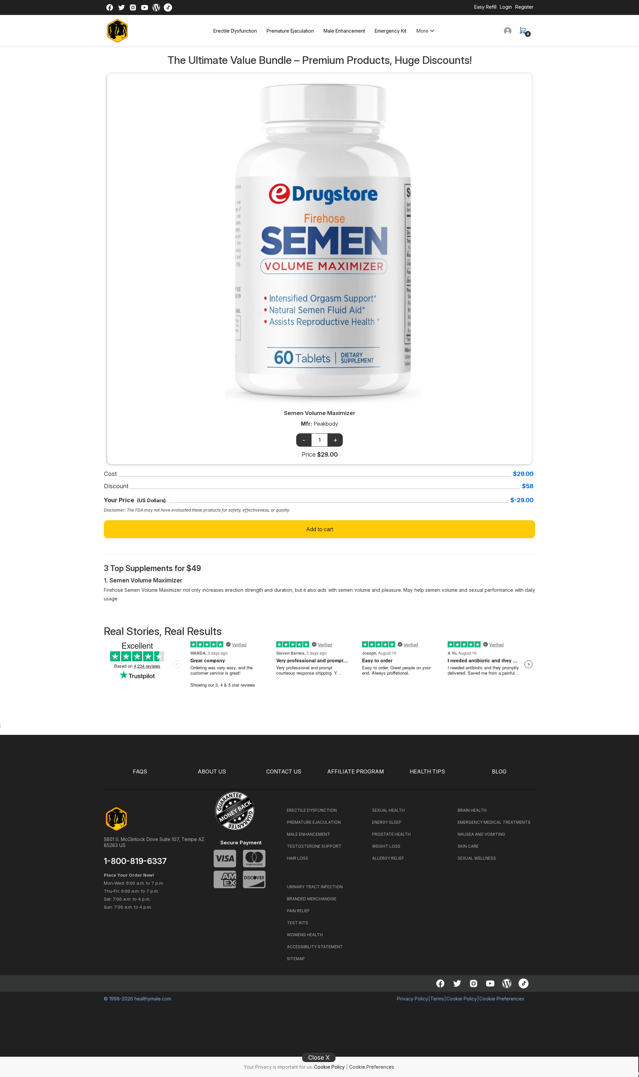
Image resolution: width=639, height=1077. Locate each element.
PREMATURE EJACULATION (314, 822)
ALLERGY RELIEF (388, 858)
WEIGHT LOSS (386, 846)
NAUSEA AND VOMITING (481, 834)
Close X (319, 1057)
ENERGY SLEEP (386, 822)
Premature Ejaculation (290, 31)
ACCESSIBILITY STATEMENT (315, 946)
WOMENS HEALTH (305, 934)
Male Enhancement (344, 31)
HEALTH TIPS (427, 771)
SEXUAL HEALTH (388, 810)
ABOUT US (212, 771)
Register (524, 7)
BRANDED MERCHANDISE (311, 898)
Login (506, 7)
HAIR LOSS (297, 858)
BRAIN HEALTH (472, 810)
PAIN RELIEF (298, 910)
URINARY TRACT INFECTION (315, 886)
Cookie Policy (329, 1067)
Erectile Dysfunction (235, 31)
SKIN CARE (468, 846)
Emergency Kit (390, 31)
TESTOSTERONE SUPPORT (314, 846)
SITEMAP (296, 958)
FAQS (140, 771)
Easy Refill (485, 7)
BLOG (499, 771)
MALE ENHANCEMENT (308, 834)
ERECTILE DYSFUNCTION (312, 810)
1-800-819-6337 (135, 861)
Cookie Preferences (371, 1067)
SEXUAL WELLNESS (477, 858)
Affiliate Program (355, 771)
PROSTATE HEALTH (391, 834)
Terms (437, 998)
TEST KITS (297, 922)
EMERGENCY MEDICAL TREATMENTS (494, 822)
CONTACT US (283, 771)
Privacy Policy (412, 998)
